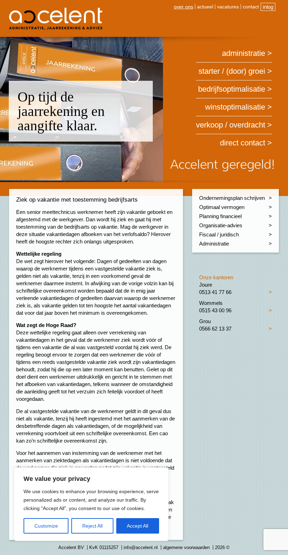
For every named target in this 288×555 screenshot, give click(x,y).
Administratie (243, 53)
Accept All (137, 526)
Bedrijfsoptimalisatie (231, 89)
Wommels (211, 303)
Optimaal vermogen (221, 207)
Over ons (183, 6)
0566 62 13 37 (215, 329)
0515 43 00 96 (215, 310)
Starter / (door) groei (231, 71)
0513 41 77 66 (215, 292)
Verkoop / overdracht (230, 124)
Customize (46, 526)
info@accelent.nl (141, 547)
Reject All (92, 526)
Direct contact (242, 142)
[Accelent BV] (55, 10)
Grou (205, 321)
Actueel (205, 6)
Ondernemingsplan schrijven (232, 198)
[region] (91, 504)
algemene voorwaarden (186, 547)
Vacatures (228, 6)
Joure (205, 285)
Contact (251, 6)
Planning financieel (220, 216)
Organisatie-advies (220, 225)
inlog (268, 7)
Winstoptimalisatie (235, 107)
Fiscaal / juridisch (219, 234)
